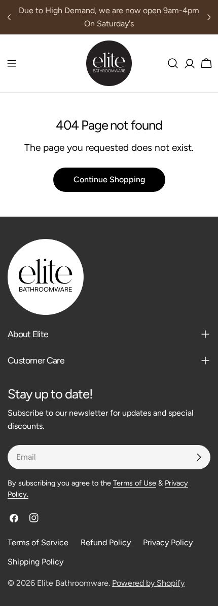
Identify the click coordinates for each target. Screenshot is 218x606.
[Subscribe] (198, 457)
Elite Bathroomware (72, 583)
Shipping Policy (35, 562)
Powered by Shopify (148, 583)
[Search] (173, 63)
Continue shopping (109, 179)
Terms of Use (134, 483)
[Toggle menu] (12, 63)
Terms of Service (38, 542)
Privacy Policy (168, 542)
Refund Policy (106, 542)
